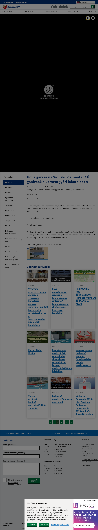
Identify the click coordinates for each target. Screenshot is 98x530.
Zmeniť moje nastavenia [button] (60, 525)
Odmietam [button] (44, 525)
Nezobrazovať (89, 500)
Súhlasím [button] (32, 525)
